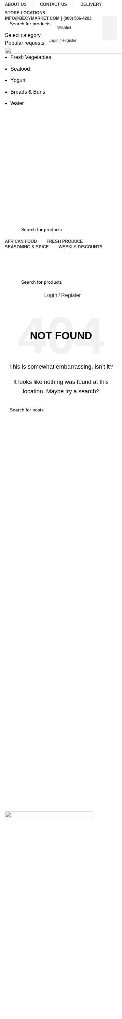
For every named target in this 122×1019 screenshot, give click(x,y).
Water (17, 103)
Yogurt (17, 80)
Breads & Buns (27, 92)
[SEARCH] (109, 28)
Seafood (20, 69)
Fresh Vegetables (30, 57)
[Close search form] (8, 8)
